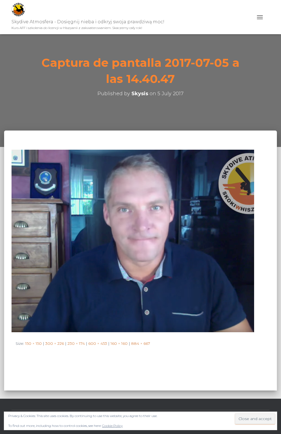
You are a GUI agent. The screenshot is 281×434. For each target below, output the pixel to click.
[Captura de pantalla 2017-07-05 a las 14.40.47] (133, 240)
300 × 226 (54, 343)
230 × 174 (76, 343)
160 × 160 (119, 343)
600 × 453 (97, 343)
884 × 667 (140, 343)
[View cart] (267, 17)
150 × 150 (33, 343)
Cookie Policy (112, 426)
